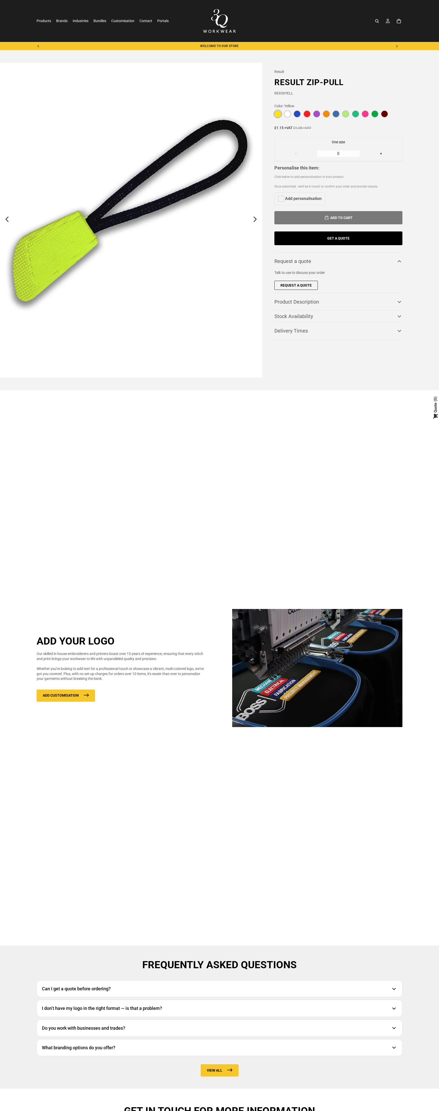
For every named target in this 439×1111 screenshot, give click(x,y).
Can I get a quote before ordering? (76, 988)
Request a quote (292, 261)
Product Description (296, 302)
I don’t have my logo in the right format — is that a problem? (102, 1008)
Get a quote (338, 238)
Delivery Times (291, 331)
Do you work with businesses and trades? (83, 1028)
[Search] (377, 21)
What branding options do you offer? (78, 1047)
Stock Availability (293, 316)
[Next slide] (396, 46)
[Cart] (398, 21)
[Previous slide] (38, 46)
